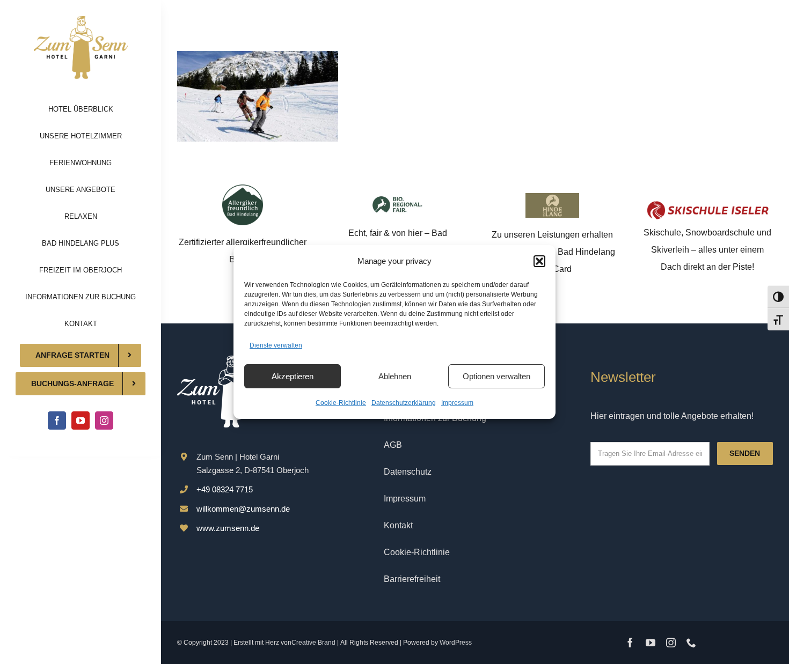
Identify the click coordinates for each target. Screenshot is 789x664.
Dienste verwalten (276, 345)
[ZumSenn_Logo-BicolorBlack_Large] (81, 20)
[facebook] (57, 420)
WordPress (456, 642)
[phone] (691, 642)
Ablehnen (394, 376)
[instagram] (104, 420)
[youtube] (80, 420)
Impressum (457, 403)
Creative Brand (313, 642)
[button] (539, 261)
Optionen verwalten (496, 376)
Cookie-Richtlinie (341, 403)
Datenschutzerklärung (403, 403)
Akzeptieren (292, 376)
